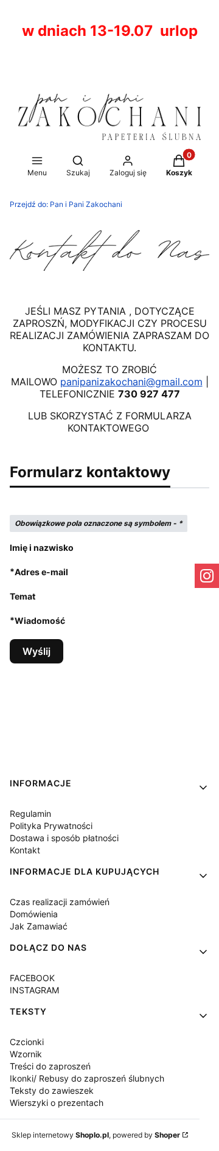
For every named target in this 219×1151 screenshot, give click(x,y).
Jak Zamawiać (39, 926)
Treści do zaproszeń (50, 1066)
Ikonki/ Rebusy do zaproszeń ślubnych (87, 1078)
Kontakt (25, 850)
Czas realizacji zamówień (59, 902)
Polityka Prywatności (51, 825)
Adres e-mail (41, 571)
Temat (22, 596)
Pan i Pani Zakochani (66, 204)
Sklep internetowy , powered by (96, 1134)
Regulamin (30, 813)
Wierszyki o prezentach (56, 1102)
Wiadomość (40, 620)
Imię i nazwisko (42, 547)
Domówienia (34, 914)
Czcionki (27, 1042)
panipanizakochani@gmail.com (131, 382)
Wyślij (36, 651)
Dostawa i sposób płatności (64, 838)
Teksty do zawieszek (52, 1090)
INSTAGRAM (34, 990)
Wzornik (26, 1054)
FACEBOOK (32, 978)
